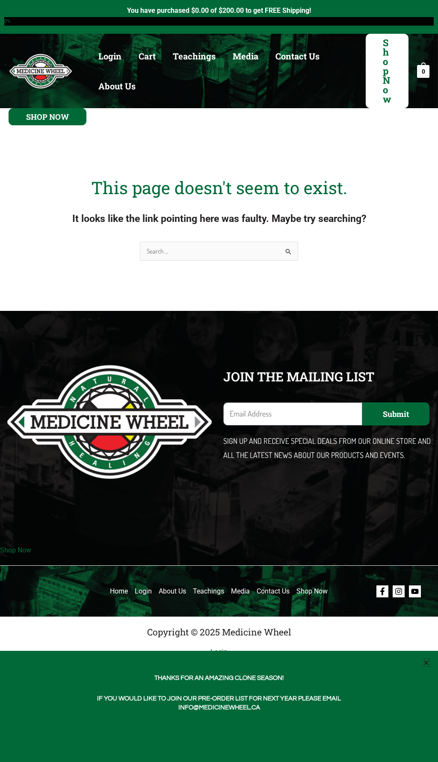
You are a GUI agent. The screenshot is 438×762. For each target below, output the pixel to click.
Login (109, 56)
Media (245, 56)
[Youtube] (415, 591)
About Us (117, 86)
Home (119, 591)
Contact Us (297, 56)
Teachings (194, 56)
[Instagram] (399, 591)
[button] (387, 71)
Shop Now (15, 550)
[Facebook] (382, 591)
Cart (147, 56)
